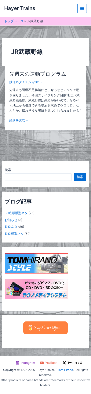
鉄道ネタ (15, 82)
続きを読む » (18, 120)
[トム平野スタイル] (36, 263)
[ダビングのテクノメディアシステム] (36, 289)
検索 (8, 170)
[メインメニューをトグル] (82, 8)
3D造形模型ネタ (16, 213)
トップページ (13, 21)
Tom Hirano (65, 370)
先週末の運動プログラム (37, 74)
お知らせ (11, 220)
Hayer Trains (19, 8)
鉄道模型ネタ (14, 234)
